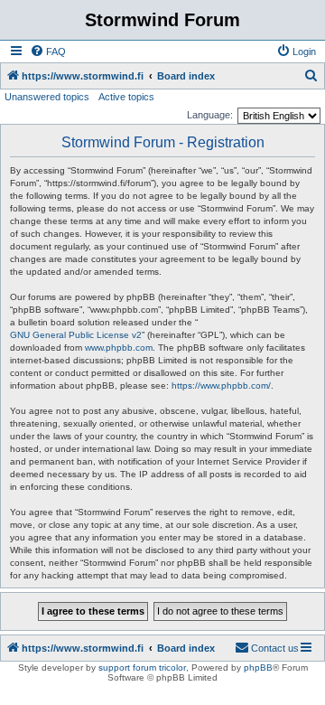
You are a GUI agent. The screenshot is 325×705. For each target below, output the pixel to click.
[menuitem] (48, 51)
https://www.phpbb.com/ (221, 385)
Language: (210, 114)
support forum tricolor (142, 667)
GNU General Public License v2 (76, 335)
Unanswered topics (47, 96)
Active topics (126, 96)
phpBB (258, 667)
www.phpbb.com (119, 347)
